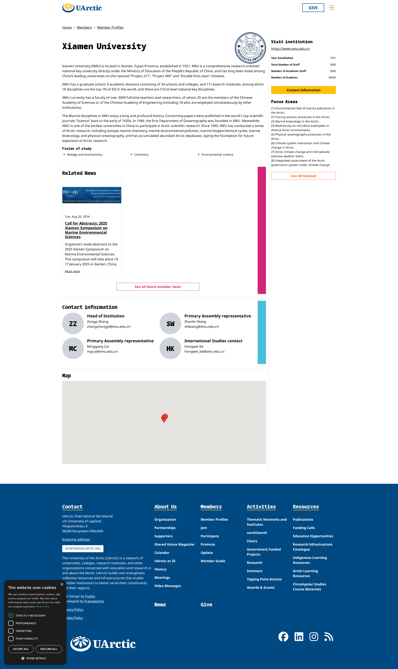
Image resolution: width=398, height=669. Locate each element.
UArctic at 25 (164, 561)
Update (207, 552)
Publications (303, 519)
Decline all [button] (48, 649)
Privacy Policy (72, 609)
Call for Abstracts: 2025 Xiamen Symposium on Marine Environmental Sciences (86, 230)
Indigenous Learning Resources (310, 560)
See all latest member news (158, 286)
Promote (208, 544)
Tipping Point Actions (264, 579)
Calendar (161, 552)
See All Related (303, 176)
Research (254, 562)
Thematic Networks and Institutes (267, 522)
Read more (72, 271)
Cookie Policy (72, 617)
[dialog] (35, 622)
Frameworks (94, 601)
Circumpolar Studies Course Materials (309, 586)
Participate (210, 536)
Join (204, 527)
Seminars (254, 571)
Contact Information (303, 90)
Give (313, 7)
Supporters (163, 536)
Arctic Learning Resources (305, 573)
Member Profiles (110, 27)
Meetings (162, 577)
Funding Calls (304, 527)
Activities (261, 507)
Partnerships (165, 527)
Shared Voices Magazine (174, 544)
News (160, 605)
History (160, 569)
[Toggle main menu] (332, 7)
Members (84, 27)
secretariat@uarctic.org (83, 548)
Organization (165, 519)
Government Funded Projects (264, 552)
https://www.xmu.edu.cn (290, 48)
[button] (35, 658)
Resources (306, 507)
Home (67, 27)
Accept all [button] (21, 649)
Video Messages (167, 586)
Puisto (90, 596)
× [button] (61, 584)
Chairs (252, 541)
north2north (257, 532)
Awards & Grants (261, 587)
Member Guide (213, 561)
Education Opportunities (313, 536)
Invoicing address (76, 539)
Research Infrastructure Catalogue (312, 547)
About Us (165, 507)
